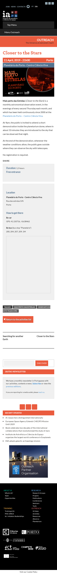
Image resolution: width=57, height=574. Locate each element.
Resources (36, 516)
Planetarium (37, 521)
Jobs (8, 7)
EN (36, 6)
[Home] (28, 6)
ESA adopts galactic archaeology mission (23, 441)
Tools (35, 506)
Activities (36, 514)
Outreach (45, 40)
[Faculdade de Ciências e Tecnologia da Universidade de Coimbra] (14, 539)
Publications (37, 498)
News (13, 7)
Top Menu (12, 24)
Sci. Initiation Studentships (14, 516)
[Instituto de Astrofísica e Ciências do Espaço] (10, 14)
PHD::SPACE (9, 514)
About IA (8, 490)
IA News (36, 511)
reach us (41, 392)
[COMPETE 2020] (27, 547)
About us (36, 519)
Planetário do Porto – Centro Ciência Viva (23, 116)
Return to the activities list (18, 319)
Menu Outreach (12, 32)
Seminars (36, 503)
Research (36, 490)
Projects (36, 496)
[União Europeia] (10, 555)
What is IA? (9, 493)
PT (32, 6)
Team (7, 496)
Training (8, 508)
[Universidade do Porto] (30, 531)
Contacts (21, 7)
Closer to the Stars (45, 336)
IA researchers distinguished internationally (24, 417)
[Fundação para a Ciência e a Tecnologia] (11, 547)
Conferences (37, 501)
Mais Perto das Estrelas (24, 307)
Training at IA (9, 511)
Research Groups (39, 493)
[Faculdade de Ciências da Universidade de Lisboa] (11, 531)
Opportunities (10, 498)
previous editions (13, 386)
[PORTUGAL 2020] (41, 547)
